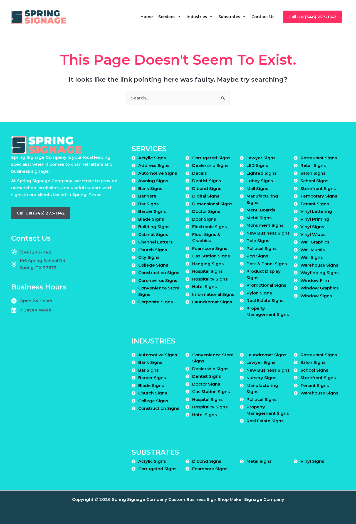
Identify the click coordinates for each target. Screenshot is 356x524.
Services (166, 16)
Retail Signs (313, 165)
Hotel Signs (204, 286)
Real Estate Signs (264, 300)
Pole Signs (257, 240)
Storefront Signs (318, 188)
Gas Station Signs (211, 256)
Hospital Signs (207, 271)
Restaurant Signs (318, 157)
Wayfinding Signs (319, 272)
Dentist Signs (206, 180)
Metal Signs (258, 217)
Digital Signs (205, 196)
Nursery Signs (261, 377)
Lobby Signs (259, 180)
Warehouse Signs (319, 265)
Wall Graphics (314, 242)
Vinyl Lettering (316, 211)
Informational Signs (213, 294)
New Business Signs (268, 233)
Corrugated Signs (211, 157)
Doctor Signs (206, 211)
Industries (197, 16)
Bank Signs (150, 188)
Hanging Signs (208, 263)
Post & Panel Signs (266, 263)
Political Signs (261, 248)
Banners (147, 196)
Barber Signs (152, 211)
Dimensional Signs (212, 203)
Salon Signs (312, 173)
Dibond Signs (206, 188)
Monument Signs (264, 225)
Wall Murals (312, 249)
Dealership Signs (210, 165)
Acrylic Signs (152, 157)
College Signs (153, 265)
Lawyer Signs (260, 157)
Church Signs (152, 249)
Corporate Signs (155, 301)
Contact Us (263, 16)
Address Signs (153, 165)
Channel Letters (155, 242)
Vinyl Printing (314, 219)
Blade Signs (151, 219)
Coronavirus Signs (157, 280)
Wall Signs (311, 257)
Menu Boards (260, 210)
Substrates (229, 16)
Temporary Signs (318, 196)
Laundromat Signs (212, 301)
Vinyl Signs (312, 226)
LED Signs (257, 165)
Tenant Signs (314, 203)
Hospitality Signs (210, 279)
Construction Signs (158, 272)
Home (146, 16)
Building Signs (153, 226)
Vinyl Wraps (312, 234)
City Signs (148, 257)
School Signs (314, 180)
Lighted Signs (261, 173)
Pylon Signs (259, 293)
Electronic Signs (209, 226)
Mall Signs (257, 188)
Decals (199, 173)
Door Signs (204, 219)
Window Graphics (319, 288)
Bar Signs (148, 203)
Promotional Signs (266, 285)
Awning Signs (153, 180)
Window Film (314, 280)
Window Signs (316, 295)
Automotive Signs (157, 173)
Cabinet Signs (153, 234)
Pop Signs (257, 256)
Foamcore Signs (209, 248)
